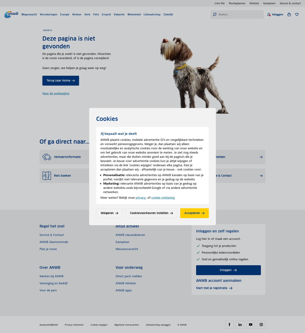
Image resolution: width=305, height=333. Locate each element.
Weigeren (107, 213)
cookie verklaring (163, 198)
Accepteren (192, 213)
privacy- (141, 198)
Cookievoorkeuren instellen (149, 213)
